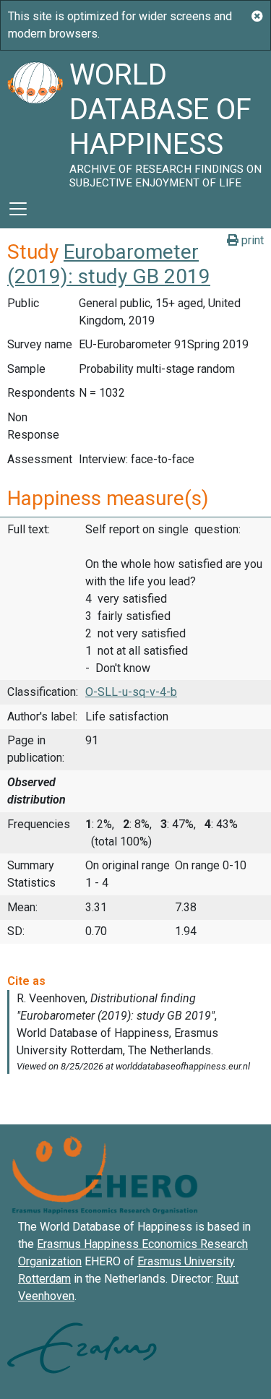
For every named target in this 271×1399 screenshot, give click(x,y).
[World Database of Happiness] (34, 120)
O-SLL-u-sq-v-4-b (131, 692)
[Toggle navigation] (18, 209)
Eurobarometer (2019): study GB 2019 (108, 264)
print (251, 240)
